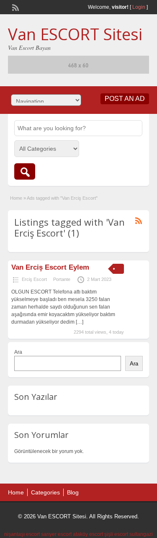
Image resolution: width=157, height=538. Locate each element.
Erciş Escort (34, 279)
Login (138, 7)
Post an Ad (125, 98)
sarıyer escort (56, 534)
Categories (45, 492)
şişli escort (116, 534)
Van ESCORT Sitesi (75, 34)
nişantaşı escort (22, 534)
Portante (61, 279)
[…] (79, 322)
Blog (73, 492)
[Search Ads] (24, 171)
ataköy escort (88, 534)
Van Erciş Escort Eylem (50, 267)
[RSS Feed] (14, 6)
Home (16, 198)
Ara (18, 352)
